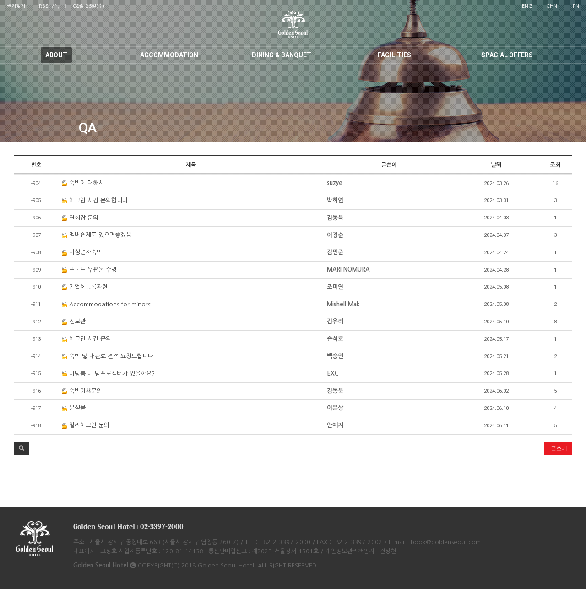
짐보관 (76, 321)
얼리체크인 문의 (88, 425)
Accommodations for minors (108, 304)
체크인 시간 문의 (89, 339)
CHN (551, 6)
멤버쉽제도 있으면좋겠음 (99, 235)
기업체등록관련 (87, 287)
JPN (575, 6)
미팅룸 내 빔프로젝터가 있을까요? (111, 373)
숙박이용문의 (84, 391)
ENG (527, 6)
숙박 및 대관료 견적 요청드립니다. (111, 356)
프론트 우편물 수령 (92, 270)
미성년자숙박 (84, 252)
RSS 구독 (49, 6)
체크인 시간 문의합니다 (97, 200)
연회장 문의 (82, 218)
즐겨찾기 (16, 6)
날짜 (496, 165)
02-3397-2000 (162, 527)
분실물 (76, 408)
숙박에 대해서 (85, 183)
